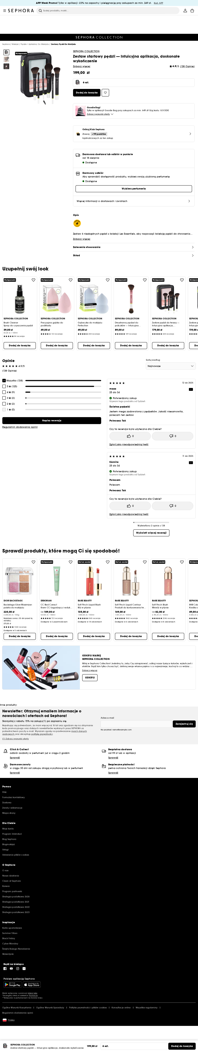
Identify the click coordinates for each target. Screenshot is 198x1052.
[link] (51, 420)
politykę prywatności (42, 734)
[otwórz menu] (4, 10)
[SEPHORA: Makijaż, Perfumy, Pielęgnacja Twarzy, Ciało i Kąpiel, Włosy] (21, 10)
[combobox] (171, 366)
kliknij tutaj (32, 993)
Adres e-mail (107, 718)
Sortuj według (153, 360)
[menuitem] (185, 10)
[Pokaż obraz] (6, 52)
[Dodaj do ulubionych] (33, 280)
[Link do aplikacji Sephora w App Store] (32, 984)
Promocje (33, 995)
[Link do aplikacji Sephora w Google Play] (12, 984)
